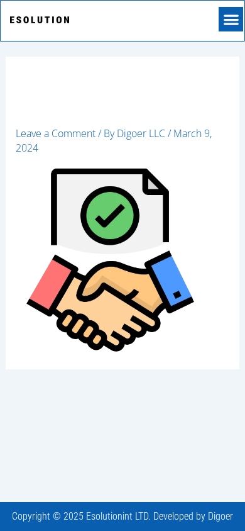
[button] (231, 19)
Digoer (220, 516)
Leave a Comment (55, 133)
